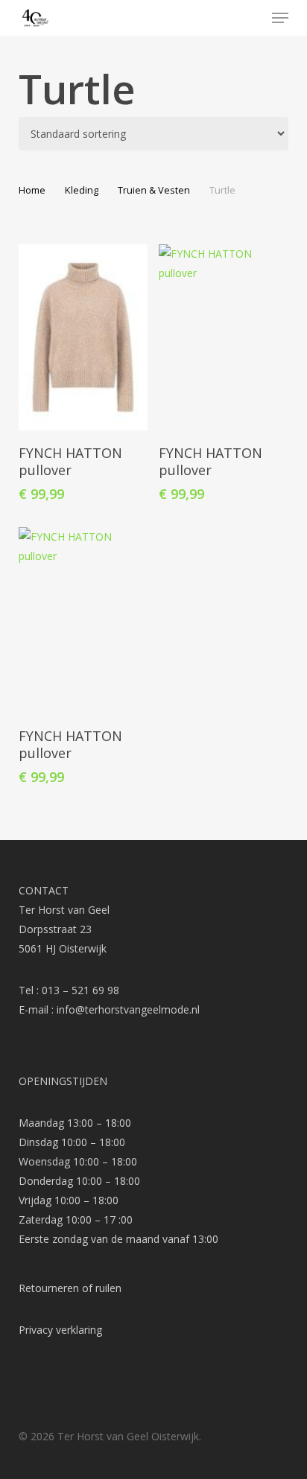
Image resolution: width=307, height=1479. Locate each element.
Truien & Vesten (154, 190)
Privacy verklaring (60, 1330)
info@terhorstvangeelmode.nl (128, 1009)
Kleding (81, 190)
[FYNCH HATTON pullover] (83, 337)
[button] (280, 17)
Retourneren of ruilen (70, 1288)
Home (32, 190)
